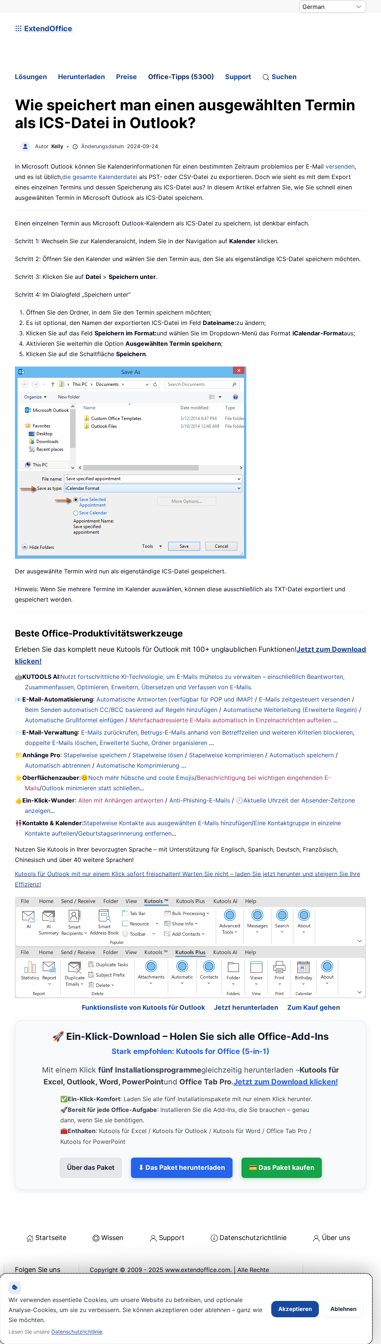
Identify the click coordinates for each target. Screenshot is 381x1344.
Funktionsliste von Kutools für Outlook (143, 982)
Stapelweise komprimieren (226, 755)
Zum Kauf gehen (313, 982)
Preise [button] (126, 77)
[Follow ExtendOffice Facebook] (21, 1263)
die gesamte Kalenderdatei (99, 176)
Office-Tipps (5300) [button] (181, 77)
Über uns (336, 1213)
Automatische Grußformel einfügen (74, 720)
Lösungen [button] (31, 77)
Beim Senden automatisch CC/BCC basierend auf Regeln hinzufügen (121, 709)
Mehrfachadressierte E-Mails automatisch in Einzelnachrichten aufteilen (230, 720)
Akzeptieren (295, 1308)
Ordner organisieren (179, 742)
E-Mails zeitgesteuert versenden (304, 699)
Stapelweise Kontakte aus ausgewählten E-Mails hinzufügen (167, 823)
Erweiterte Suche (124, 742)
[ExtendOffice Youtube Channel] (56, 1263)
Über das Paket (91, 1142)
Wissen (112, 1213)
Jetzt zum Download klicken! (286, 1056)
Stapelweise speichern (95, 755)
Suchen (284, 77)
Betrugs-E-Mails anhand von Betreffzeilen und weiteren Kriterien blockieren (247, 732)
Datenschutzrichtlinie (253, 1213)
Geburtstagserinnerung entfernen (125, 833)
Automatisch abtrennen (57, 765)
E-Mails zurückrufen (109, 732)
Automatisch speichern (301, 755)
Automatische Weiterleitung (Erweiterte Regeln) (290, 709)
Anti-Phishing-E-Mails (199, 800)
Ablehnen (343, 1308)
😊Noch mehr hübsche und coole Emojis (138, 777)
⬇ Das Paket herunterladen (181, 1142)
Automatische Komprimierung (137, 765)
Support (238, 77)
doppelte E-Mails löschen (60, 742)
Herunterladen (81, 77)
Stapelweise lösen (157, 755)
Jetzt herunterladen (246, 982)
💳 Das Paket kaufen (281, 1142)
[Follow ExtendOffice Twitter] (38, 1263)
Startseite (50, 1213)
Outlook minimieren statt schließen (91, 788)
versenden (340, 166)
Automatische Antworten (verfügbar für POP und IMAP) (174, 699)
